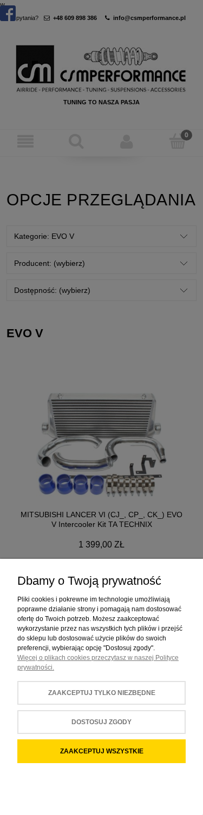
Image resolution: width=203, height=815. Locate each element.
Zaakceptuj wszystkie (101, 751)
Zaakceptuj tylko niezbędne (101, 693)
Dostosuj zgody (101, 722)
